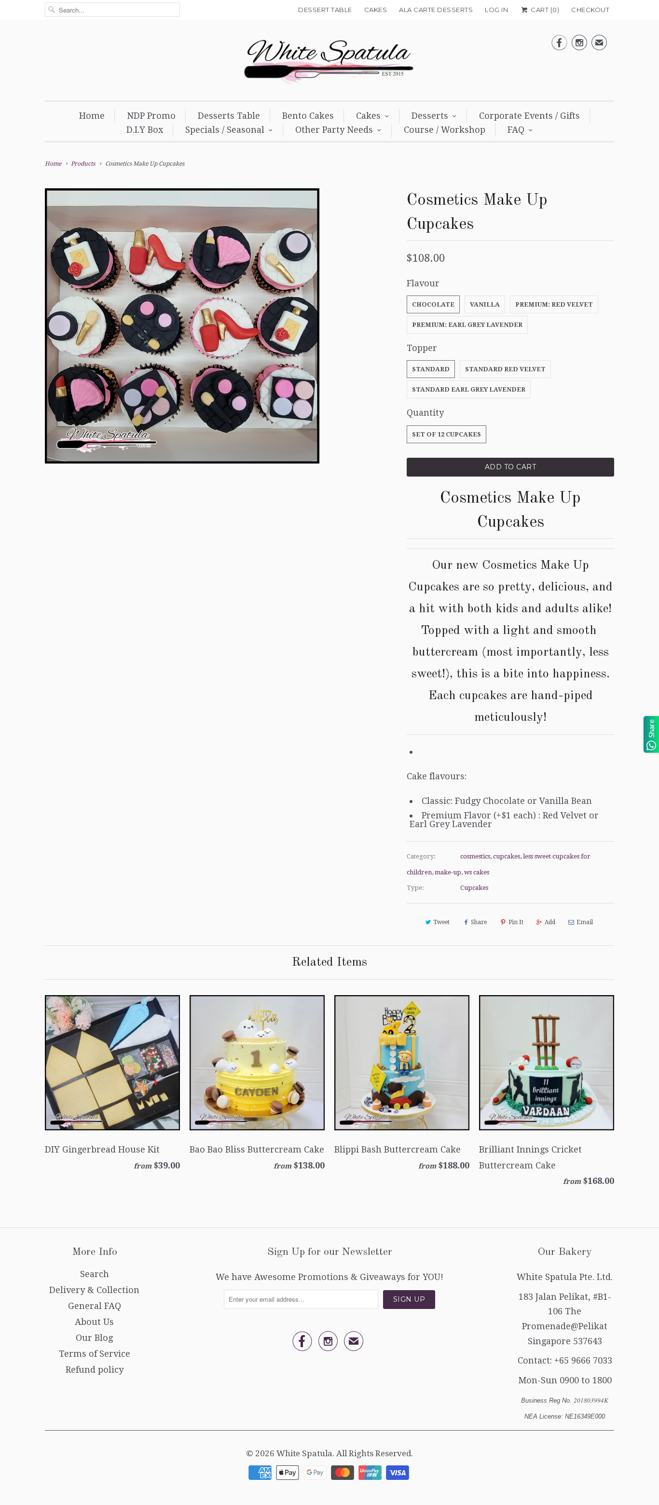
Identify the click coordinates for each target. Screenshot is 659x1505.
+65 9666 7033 (583, 1360)
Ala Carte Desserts (436, 10)
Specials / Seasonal (224, 130)
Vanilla (485, 304)
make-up (448, 872)
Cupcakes (474, 887)
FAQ (516, 130)
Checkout (590, 10)
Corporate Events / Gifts (529, 116)
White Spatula (304, 1453)
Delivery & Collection (94, 1290)
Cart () (544, 10)
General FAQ (94, 1306)
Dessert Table (325, 10)
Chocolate (433, 304)
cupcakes (506, 856)
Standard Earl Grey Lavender (468, 389)
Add (550, 922)
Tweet (441, 922)
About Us (94, 1322)
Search (94, 1274)
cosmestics (475, 856)
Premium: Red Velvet (554, 304)
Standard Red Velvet (505, 369)
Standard (431, 369)
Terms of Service (94, 1354)
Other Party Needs (334, 130)
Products (83, 163)
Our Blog (94, 1338)
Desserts (430, 116)
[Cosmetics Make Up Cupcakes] (182, 325)
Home (92, 116)
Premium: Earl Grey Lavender (467, 324)
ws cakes (476, 872)
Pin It (515, 922)
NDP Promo (151, 116)
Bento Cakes (308, 116)
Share (479, 922)
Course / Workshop (444, 130)
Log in (496, 10)
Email (585, 922)
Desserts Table (229, 116)
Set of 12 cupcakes (446, 434)
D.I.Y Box (144, 130)
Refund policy (95, 1369)
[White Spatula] (329, 62)
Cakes (375, 10)
